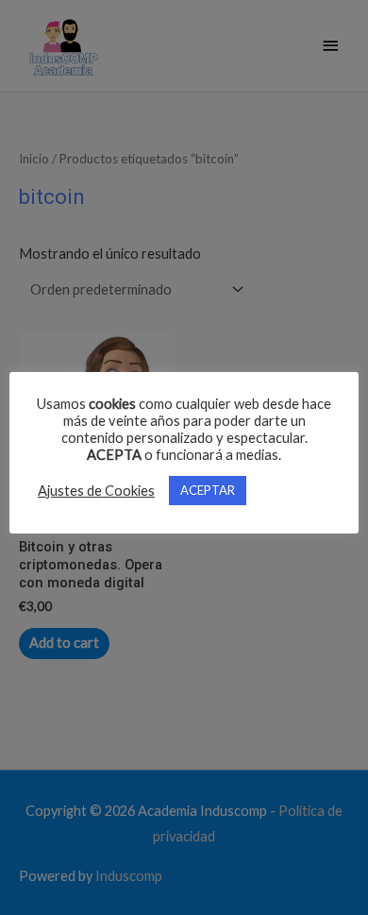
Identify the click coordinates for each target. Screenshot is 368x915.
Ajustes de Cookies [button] (96, 491)
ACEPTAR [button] (207, 490)
